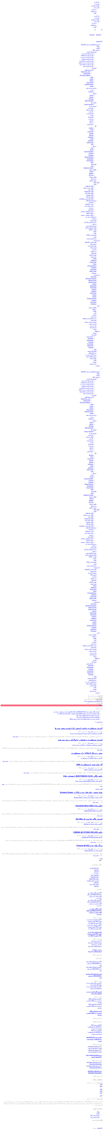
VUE (92, 144)
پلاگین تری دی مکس (88, 188)
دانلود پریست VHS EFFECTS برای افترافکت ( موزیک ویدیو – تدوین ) (94, 1039)
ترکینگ (94, 93)
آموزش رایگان (95, 50)
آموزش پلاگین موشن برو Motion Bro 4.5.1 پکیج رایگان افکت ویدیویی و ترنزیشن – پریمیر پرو (76, 711)
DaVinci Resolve (88, 104)
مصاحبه (94, 314)
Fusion (91, 79)
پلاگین (94, 184)
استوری (97, 365)
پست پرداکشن (92, 180)
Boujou (91, 97)
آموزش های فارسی (91, 51)
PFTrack (91, 99)
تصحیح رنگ (93, 102)
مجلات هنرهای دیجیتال (90, 227)
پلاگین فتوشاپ (89, 195)
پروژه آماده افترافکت (91, 200)
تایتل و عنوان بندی (88, 206)
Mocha (91, 95)
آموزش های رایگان (94, 1115)
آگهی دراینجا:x (99, 789)
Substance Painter (88, 168)
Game (94, 258)
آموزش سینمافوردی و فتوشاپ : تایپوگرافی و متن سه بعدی (80, 740)
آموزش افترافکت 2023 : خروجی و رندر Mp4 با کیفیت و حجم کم (94, 1013)
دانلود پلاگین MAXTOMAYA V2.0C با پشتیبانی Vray (82, 776)
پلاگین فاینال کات (89, 193)
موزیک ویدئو (93, 244)
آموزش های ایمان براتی (87, 53)
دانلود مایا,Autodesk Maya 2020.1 (88, 806)
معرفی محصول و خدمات (87, 211)
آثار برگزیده (96, 240)
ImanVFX (99, 1128)
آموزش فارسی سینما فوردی (86, 61)
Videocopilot (90, 340)
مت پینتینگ (93, 178)
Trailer (94, 264)
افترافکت (96, 871)
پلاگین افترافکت (89, 186)
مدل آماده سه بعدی (91, 238)
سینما (95, 329)
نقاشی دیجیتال (92, 177)
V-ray (92, 148)
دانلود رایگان (96, 182)
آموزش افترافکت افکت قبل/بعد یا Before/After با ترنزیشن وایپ (94, 975)
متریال (91, 115)
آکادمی (97, 48)
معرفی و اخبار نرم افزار (90, 322)
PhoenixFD (93, 287)
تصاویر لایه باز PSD (91, 235)
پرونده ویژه (93, 316)
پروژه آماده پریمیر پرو (91, 217)
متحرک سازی (90, 113)
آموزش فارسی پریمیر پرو (87, 57)
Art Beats (90, 342)
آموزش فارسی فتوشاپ (87, 59)
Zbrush (91, 171)
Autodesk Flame (89, 84)
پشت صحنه (93, 256)
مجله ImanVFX (95, 877)
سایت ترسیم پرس (94, 1117)
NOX (92, 162)
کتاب (95, 313)
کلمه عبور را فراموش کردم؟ (91, 701)
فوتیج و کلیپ (93, 220)
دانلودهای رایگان (95, 875)
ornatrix (94, 295)
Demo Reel (93, 269)
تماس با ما (96, 7)
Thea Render (89, 160)
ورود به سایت (99, 699)
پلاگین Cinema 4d (88, 191)
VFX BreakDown (91, 266)
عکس (94, 233)
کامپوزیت (94, 68)
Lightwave (90, 137)
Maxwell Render (89, 157)
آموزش (94, 333)
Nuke (91, 77)
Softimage (90, 140)
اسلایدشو (91, 202)
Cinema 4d (90, 131)
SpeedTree (93, 302)
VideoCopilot (86, 73)
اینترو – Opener (89, 204)
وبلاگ (98, 46)
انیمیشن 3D (93, 247)
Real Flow (93, 276)
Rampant (90, 347)
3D (95, 126)
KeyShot (91, 153)
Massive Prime (92, 280)
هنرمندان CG (93, 327)
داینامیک (91, 120)
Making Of (93, 260)
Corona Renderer (88, 151)
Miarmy (94, 284)
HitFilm (91, 80)
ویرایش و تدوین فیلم (91, 88)
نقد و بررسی (93, 325)
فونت (95, 236)
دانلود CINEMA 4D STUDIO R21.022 (87, 832)
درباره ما (94, 9)
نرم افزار (94, 218)
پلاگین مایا (90, 189)
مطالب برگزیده (92, 307)
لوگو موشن (90, 209)
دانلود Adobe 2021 (94, 879)
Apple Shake (89, 82)
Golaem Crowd (92, 282)
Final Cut (90, 91)
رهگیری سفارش (95, 5)
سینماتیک (94, 273)
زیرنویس (91, 207)
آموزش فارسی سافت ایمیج (86, 64)
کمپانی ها (94, 334)
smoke (91, 86)
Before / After (93, 271)
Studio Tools (90, 142)
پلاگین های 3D (89, 197)
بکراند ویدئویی (93, 358)
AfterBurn (93, 291)
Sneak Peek (93, 262)
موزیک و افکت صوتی (91, 226)
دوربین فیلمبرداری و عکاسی (89, 318)
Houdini (91, 133)
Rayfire (94, 296)
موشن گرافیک (89, 213)
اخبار (98, 305)
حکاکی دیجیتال (89, 110)
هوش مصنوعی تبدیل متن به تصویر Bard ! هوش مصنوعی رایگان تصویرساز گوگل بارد (78, 713)
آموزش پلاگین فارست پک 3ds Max (89, 819)
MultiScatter (93, 285)
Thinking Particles (91, 298)
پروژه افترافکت (92, 353)
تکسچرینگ (90, 117)
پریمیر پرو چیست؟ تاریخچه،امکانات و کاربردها (88, 715)
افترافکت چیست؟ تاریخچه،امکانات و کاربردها (88, 717)
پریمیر (91, 90)
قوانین (94, 13)
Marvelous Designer (91, 278)
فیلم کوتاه (93, 253)
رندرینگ (91, 122)
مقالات (94, 311)
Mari (92, 166)
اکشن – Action (92, 229)
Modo (91, 139)
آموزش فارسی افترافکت (87, 55)
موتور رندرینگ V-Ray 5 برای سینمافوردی (86, 753)
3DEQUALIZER (89, 100)
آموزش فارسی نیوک (88, 66)
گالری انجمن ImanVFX (90, 242)
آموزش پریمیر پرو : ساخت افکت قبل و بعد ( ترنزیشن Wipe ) (84, 719)
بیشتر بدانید (15, 736)
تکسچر (94, 231)
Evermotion (90, 344)
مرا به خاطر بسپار (88, 699)
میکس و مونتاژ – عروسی (87, 215)
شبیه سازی (96, 275)
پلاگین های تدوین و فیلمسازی (86, 198)
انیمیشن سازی (92, 106)
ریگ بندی (91, 111)
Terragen (94, 300)
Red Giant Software (85, 75)
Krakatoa (91, 155)
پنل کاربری (96, 2)
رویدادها (94, 309)
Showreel (93, 267)
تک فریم (94, 249)
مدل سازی (90, 108)
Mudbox (91, 173)
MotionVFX (90, 345)
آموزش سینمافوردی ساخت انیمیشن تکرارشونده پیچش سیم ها (78, 728)
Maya (91, 129)
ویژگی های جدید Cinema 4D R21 (89, 845)
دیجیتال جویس (89, 336)
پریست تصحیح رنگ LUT (90, 222)
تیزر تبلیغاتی (93, 251)
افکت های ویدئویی (91, 351)
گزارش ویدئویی (92, 324)
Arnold (91, 149)
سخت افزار (93, 320)
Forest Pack (93, 293)
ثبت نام (100, 701)
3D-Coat (91, 175)
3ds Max (91, 128)
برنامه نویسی (90, 124)
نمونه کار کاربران (92, 246)
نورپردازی (90, 119)
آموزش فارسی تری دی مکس (86, 62)
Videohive (90, 338)
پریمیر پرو (96, 873)
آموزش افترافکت (89, 70)
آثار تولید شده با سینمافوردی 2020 (89, 765)
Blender (91, 135)
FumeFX (94, 289)
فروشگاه (97, 331)
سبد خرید (97, 4)
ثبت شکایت (93, 11)
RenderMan (90, 158)
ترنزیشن (94, 224)
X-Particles (93, 304)
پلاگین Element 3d (85, 71)
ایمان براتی (90, 731)
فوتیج (95, 349)
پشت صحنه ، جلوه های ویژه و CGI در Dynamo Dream (81, 792)
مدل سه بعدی (92, 363)
